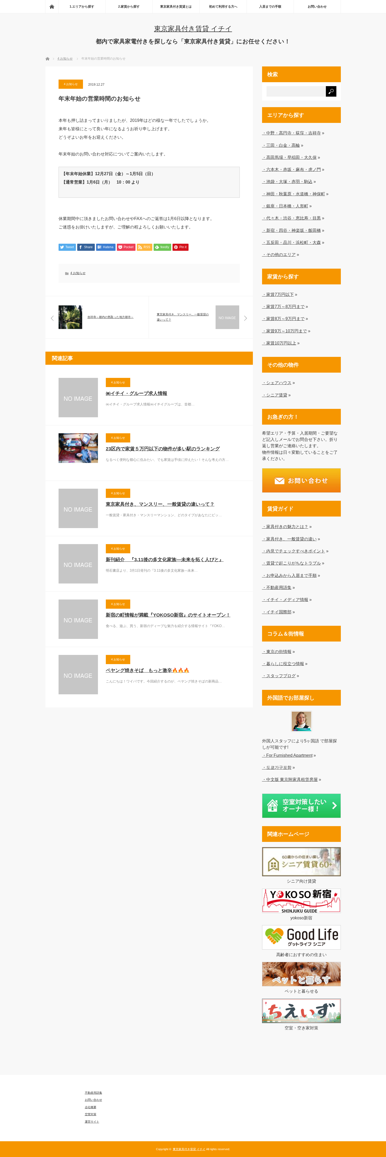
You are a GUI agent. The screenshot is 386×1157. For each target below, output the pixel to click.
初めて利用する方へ (223, 6)
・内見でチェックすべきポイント (293, 551)
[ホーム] (51, 6)
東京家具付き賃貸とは (176, 6)
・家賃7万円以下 (278, 294)
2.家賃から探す (129, 6)
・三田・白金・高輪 (281, 145)
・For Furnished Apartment (287, 755)
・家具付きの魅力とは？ (285, 526)
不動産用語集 (93, 1092)
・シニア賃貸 (274, 395)
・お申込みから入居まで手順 (289, 575)
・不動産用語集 (276, 587)
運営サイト (92, 1121)
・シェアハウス (276, 382)
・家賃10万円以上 (279, 343)
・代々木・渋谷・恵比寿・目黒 (291, 218)
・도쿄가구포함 (276, 767)
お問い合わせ (317, 6)
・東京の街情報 (276, 651)
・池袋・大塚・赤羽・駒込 (287, 181)
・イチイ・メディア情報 (285, 599)
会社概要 (90, 1107)
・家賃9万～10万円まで (284, 331)
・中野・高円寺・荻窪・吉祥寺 (291, 133)
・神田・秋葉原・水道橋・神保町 (293, 193)
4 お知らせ (71, 84)
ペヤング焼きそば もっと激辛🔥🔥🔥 (147, 670)
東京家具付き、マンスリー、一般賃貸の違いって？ (160, 504)
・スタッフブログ (279, 675)
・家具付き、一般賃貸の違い (289, 538)
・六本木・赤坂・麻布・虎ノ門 (291, 169)
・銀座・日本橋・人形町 (285, 206)
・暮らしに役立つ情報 (283, 663)
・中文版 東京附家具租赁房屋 (290, 779)
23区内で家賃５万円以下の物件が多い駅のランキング (163, 448)
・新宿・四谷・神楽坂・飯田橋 (291, 230)
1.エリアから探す (82, 6)
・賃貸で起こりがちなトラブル (291, 563)
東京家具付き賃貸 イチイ (193, 28)
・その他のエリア (279, 254)
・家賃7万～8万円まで (283, 306)
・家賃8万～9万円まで (283, 318)
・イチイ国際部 (276, 611)
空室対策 (90, 1114)
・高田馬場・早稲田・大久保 (289, 157)
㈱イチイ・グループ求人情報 (136, 393)
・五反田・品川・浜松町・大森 (291, 242)
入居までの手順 (270, 6)
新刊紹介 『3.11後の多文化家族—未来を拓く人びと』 (165, 559)
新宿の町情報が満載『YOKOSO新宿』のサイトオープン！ (168, 615)
